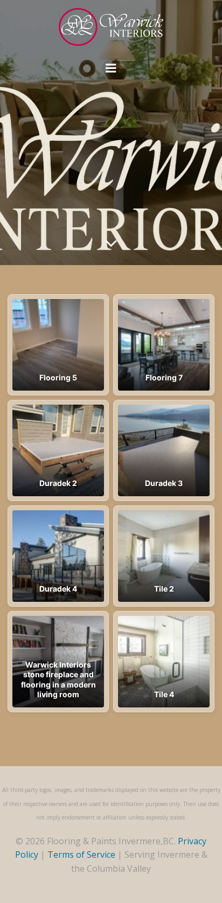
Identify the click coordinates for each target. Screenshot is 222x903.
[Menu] (111, 68)
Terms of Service (81, 854)
